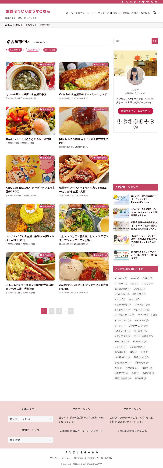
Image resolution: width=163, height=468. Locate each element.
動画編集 (120, 352)
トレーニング (123, 320)
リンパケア (139, 341)
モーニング (122, 341)
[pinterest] (143, 2)
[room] (139, 2)
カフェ (120, 299)
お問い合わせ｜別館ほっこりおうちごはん (93, 458)
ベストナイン (122, 331)
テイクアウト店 (147, 315)
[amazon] (152, 2)
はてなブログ (122, 289)
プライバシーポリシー (60, 458)
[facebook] (123, 2)
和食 (133, 352)
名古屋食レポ (15, 50)
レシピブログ (137, 347)
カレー (134, 299)
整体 (118, 368)
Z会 (134, 283)
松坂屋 (147, 368)
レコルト (120, 347)
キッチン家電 (123, 304)
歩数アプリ (121, 373)
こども (147, 283)
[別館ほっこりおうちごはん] (28, 11)
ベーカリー (140, 331)
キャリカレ (142, 304)
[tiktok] (135, 2)
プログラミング (138, 325)
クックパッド (122, 310)
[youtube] (147, 2)
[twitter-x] (127, 2)
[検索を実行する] (155, 41)
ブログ (120, 325)
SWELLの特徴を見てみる (132, 430)
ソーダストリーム (124, 315)
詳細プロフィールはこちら (135, 111)
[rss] (156, 2)
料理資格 (132, 368)
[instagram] (131, 2)
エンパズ (139, 294)
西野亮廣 (148, 373)
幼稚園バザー (122, 357)
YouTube (121, 283)
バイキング (142, 320)
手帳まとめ (141, 357)
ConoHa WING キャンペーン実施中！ (81, 430)
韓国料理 (140, 378)
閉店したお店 (123, 378)
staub (135, 278)
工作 (144, 352)
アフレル (139, 289)
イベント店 (122, 294)
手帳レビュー (123, 362)
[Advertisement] (135, 158)
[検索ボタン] (154, 13)
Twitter (147, 278)
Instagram (121, 278)
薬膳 (135, 373)
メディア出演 (122, 336)
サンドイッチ (141, 310)
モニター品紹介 (143, 336)
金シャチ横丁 (50, 50)
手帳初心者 (142, 362)
